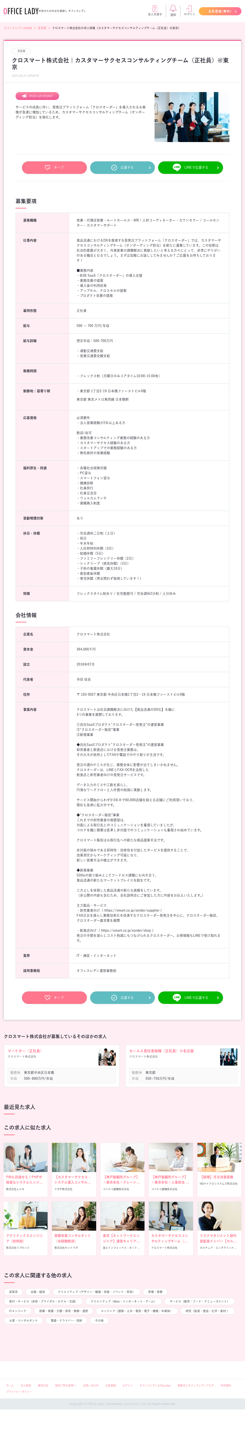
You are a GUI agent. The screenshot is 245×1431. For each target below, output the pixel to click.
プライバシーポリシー (19, 1391)
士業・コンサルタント (23, 1320)
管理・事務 (155, 1291)
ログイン (189, 14)
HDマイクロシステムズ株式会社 (219, 1183)
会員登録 (110, 1385)
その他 (99, 1320)
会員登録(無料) (220, 11)
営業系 (13, 1291)
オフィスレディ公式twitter (155, 1385)
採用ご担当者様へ (65, 1385)
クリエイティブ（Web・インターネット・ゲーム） (124, 1301)
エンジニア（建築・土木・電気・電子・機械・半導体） (137, 1311)
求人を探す (155, 14)
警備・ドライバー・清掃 (66, 1320)
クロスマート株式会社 (164, 1247)
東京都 (42, 28)
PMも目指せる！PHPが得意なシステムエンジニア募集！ (24, 1182)
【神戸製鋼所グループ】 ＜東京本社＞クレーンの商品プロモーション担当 (121, 1182)
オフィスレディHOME (18, 28)
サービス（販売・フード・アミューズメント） (200, 1301)
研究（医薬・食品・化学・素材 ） (207, 1311)
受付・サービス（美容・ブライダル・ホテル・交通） (43, 1301)
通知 (173, 14)
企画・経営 (38, 1291)
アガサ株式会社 (63, 1189)
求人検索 (26, 1385)
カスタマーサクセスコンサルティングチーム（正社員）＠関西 (169, 1241)
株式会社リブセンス (17, 1247)
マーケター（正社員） (26, 1051)
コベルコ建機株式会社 (116, 1189)
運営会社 (43, 1385)
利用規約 (226, 1385)
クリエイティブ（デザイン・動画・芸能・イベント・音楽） (96, 1291)
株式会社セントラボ (66, 1247)
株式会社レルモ (15, 1189)
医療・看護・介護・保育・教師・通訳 (63, 1311)
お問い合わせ (91, 1385)
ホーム (10, 1385)
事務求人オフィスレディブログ (196, 1385)
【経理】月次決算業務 (216, 1177)
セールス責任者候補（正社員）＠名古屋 (161, 1051)
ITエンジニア (17, 1311)
